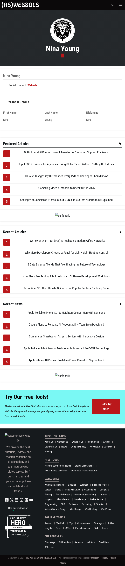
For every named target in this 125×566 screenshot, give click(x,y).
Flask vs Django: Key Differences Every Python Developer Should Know (66, 176)
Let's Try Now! (106, 406)
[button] (112, 5)
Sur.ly (24, 534)
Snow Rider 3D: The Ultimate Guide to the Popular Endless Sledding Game (66, 288)
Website (32, 85)
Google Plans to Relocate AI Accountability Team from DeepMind (66, 324)
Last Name (51, 112)
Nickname (92, 112)
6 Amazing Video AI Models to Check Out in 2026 (66, 188)
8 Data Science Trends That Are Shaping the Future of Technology (66, 264)
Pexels (113, 557)
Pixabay (104, 557)
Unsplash (94, 557)
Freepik (62, 562)
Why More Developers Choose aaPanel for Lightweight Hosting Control (66, 252)
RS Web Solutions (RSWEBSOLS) (41, 557)
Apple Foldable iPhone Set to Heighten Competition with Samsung (66, 312)
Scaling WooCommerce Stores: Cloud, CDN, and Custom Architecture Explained (66, 200)
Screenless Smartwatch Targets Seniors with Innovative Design (66, 336)
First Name (9, 112)
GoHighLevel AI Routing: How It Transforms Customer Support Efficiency (66, 152)
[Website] (62, 55)
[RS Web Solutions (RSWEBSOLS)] (20, 5)
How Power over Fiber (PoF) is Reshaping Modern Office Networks (66, 240)
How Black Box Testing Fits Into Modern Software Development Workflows (66, 276)
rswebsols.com (18, 528)
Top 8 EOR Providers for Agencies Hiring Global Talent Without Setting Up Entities (66, 164)
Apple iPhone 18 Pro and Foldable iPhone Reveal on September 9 (66, 360)
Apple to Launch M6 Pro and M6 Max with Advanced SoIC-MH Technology (66, 348)
